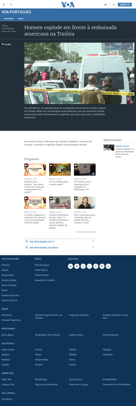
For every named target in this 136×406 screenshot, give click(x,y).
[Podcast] (95, 266)
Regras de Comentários (46, 384)
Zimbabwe (108, 354)
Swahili (72, 349)
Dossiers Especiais (10, 295)
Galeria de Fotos (9, 300)
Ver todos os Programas (85, 232)
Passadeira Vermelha (45, 280)
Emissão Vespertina (11, 320)
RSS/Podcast (41, 379)
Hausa (38, 354)
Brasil (4, 290)
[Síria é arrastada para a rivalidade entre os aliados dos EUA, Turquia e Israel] (85, 203)
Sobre (20, 19)
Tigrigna (107, 349)
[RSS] (108, 266)
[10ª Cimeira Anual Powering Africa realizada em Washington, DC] (85, 170)
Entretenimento (110, 335)
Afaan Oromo (8, 349)
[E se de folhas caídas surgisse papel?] (60, 170)
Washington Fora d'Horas (47, 335)
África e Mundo (9, 285)
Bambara (6, 360)
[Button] (6, 44)
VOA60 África (41, 270)
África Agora (8, 335)
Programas (9, 19)
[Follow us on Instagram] (83, 266)
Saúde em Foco (76, 335)
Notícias (5, 265)
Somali (72, 365)
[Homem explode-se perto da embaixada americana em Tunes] (109, 147)
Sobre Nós (6, 379)
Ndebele (73, 354)
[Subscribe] (102, 266)
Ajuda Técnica (75, 379)
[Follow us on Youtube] (76, 266)
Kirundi (39, 365)
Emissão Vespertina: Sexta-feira (116, 316)
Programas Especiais (79, 315)
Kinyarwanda (41, 360)
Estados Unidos (122, 146)
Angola (5, 270)
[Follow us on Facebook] (70, 266)
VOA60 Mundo (42, 275)
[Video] (106, 5)
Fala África (7, 315)
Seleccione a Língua (78, 384)
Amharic (6, 354)
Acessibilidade (109, 379)
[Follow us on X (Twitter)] (89, 266)
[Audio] (114, 5)
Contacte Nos (8, 384)
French (38, 349)
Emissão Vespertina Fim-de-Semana (49, 316)
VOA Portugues (42, 265)
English (5, 365)
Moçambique (8, 275)
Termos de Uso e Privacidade (116, 384)
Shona (72, 360)
